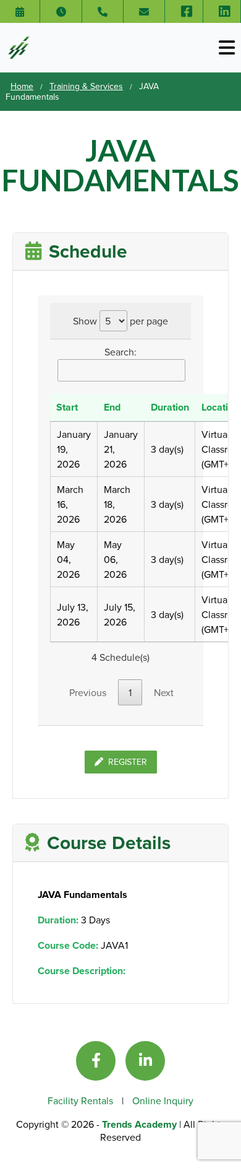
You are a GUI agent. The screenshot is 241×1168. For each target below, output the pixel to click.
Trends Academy (140, 1124)
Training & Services (86, 86)
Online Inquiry (162, 1100)
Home (22, 86)
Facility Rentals (82, 1100)
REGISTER (127, 762)
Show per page (120, 321)
